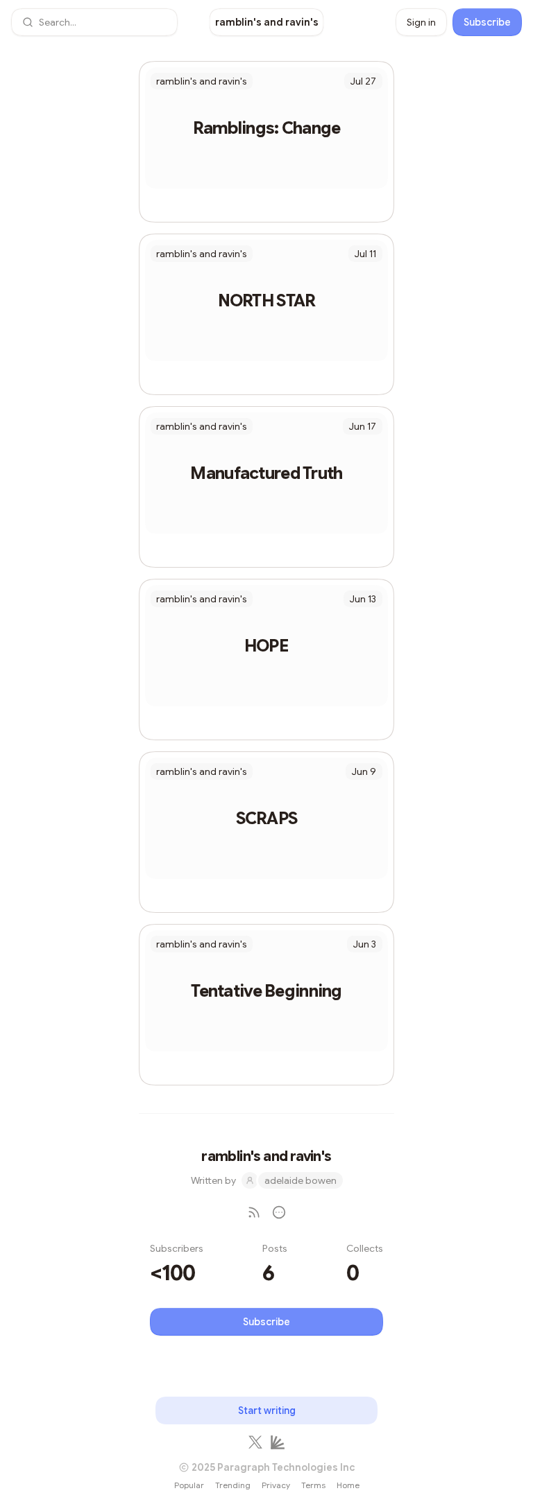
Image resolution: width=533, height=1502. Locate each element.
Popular (189, 1485)
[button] (94, 22)
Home (348, 1485)
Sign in (421, 22)
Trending (233, 1485)
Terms (313, 1485)
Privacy (276, 1485)
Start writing (267, 1410)
